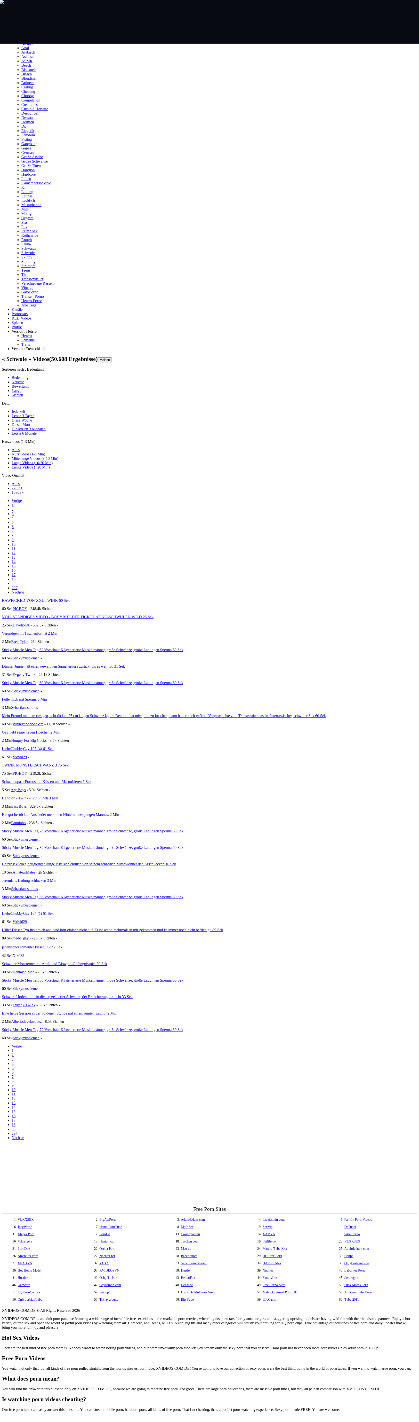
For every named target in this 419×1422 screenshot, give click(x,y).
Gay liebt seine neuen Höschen (31, 732)
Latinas (26, 196)
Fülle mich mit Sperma (24, 699)
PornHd (104, 1234)
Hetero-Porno (31, 301)
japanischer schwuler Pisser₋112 (32, 947)
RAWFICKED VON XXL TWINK (36, 600)
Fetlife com (270, 1241)
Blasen (26, 74)
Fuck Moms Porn (356, 1285)
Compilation (30, 100)
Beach (26, 65)
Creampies (29, 104)
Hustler (186, 1270)
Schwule (28, 253)
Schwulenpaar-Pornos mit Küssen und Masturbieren (46, 782)
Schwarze (28, 248)
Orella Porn (107, 1248)
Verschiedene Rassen (37, 283)
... (13, 583)
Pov (24, 227)
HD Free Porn (272, 1256)
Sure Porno (352, 1234)
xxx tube (187, 1285)
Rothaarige (29, 235)
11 (13, 549)
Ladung (27, 192)
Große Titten (31, 166)
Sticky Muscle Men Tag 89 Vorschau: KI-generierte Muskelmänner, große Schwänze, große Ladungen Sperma (92, 847)
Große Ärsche (32, 157)
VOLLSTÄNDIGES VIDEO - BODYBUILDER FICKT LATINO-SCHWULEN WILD (77, 617)
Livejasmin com (274, 1219)
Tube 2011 (351, 1299)
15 (14, 566)
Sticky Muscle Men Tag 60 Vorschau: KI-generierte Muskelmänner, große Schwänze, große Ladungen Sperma (92, 683)
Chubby (27, 96)
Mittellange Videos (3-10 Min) (35, 458)
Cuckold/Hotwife (34, 109)
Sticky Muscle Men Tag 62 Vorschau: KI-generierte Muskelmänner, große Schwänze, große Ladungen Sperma (92, 650)
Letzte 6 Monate (24, 433)
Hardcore (28, 174)
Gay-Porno (29, 292)
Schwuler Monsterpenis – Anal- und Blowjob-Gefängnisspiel (54, 964)
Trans (25, 344)
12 (14, 553)
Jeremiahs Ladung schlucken (29, 880)
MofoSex (187, 1227)
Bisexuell (28, 70)
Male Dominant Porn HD (280, 1292)
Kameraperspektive (36, 183)
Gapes (26, 148)
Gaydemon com (110, 1285)
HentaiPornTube (110, 1227)
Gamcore (24, 1285)
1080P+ (18, 492)
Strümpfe (28, 266)
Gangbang (29, 144)
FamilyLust (270, 1278)
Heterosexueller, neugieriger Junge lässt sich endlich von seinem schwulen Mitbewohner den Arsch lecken (89, 864)
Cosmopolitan (190, 1234)
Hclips (348, 1256)
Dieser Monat (22, 424)
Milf (24, 209)
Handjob (28, 170)
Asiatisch (28, 57)
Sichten (17, 395)
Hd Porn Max (272, 1263)
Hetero (26, 336)
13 (14, 557)
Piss (24, 222)
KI (23, 187)
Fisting (26, 139)
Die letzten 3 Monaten (29, 429)
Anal (25, 48)
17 (14, 575)
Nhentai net (107, 1256)
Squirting (28, 261)
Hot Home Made (29, 1270)
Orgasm (27, 218)
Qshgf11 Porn (108, 1278)
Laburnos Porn (354, 1270)
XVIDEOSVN (109, 1270)
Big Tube (187, 1299)
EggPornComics (29, 1292)
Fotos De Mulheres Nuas (198, 1292)
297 (14, 588)
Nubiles (268, 1270)
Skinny (26, 257)
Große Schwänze (34, 161)
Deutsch (27, 122)
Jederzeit (18, 411)
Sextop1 (105, 1292)
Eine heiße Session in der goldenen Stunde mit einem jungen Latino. (59, 1013)
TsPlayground (108, 1299)
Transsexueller (32, 279)
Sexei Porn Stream (194, 1263)
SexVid (268, 1227)
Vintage (27, 288)
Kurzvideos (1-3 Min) (28, 454)
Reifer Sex (29, 231)
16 (14, 570)
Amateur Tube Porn (358, 1292)
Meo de (186, 1248)
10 (14, 544)
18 (14, 579)
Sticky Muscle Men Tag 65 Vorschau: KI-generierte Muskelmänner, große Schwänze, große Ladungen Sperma (92, 980)
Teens (25, 270)
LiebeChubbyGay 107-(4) (28, 749)
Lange (16, 391)
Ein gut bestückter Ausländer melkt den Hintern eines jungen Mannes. (60, 815)
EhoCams (269, 1299)
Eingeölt (27, 131)
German (27, 152)
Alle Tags (28, 305)
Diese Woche (22, 420)
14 (14, 562)
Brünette (27, 83)
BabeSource (189, 1256)
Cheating (28, 91)
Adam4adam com (193, 1219)
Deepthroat (29, 113)
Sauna (26, 244)
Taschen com (190, 1241)
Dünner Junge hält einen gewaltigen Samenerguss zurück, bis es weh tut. (63, 666)
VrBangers (25, 1241)
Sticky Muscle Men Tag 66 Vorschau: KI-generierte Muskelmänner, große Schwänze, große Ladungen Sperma (92, 897)
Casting (27, 87)
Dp (23, 126)
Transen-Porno (32, 296)
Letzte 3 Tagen (23, 416)
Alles (16, 450)
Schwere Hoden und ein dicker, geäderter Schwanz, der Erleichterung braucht (67, 997)
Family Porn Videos (358, 1219)
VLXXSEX (26, 1219)
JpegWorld (25, 1227)
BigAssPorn (107, 1219)
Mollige (27, 213)
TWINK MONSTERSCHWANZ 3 (35, 765)
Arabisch (28, 52)
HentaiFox (106, 1241)
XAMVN (269, 1234)
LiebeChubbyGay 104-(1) (28, 913)
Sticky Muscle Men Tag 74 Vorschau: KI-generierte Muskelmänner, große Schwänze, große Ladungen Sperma (92, 831)
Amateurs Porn (28, 1256)
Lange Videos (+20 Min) (31, 467)
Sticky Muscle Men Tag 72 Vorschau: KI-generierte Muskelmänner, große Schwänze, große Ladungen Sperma (92, 1030)
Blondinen (29, 78)
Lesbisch (28, 200)
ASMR (26, 61)
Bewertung (20, 386)
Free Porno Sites (274, 1285)
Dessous (27, 118)
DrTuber (350, 1227)
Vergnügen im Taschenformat (29, 633)
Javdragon (351, 1278)
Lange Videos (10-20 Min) (32, 463)
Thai (24, 275)
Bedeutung (20, 377)
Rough (26, 240)
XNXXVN (25, 1263)
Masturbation (31, 205)
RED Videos (21, 318)
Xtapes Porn (26, 1234)
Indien (26, 179)
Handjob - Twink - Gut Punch (30, 798)
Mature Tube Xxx (275, 1248)
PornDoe (24, 1248)
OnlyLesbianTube (356, 1263)
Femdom (28, 135)
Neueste (18, 382)
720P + (17, 488)
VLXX (104, 1263)
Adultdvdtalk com (356, 1248)
